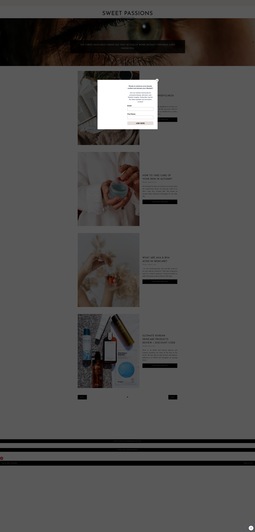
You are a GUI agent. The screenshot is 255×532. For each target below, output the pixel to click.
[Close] (157, 80)
